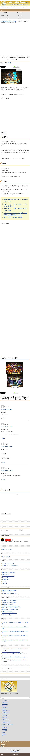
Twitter (3, 744)
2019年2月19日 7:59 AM (6, 470)
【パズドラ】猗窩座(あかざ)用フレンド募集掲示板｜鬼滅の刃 (14, 648)
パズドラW (4, 734)
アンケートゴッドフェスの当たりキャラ (10, 565)
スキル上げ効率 (5, 15)
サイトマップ (4, 745)
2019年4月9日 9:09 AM (6, 409)
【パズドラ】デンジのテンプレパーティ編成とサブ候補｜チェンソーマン (15, 640)
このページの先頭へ (15, 754)
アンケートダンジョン (6, 710)
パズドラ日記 (4, 729)
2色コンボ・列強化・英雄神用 (8, 576)
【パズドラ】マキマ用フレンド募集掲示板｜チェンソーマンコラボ (15, 632)
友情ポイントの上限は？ (7, 614)
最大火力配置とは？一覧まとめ (8, 572)
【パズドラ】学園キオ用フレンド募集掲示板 (11, 652)
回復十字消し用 (5, 574)
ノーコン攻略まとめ (5, 18)
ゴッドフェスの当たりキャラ (8, 563)
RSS (3, 746)
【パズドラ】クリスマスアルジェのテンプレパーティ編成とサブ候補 (15, 627)
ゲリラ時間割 (4, 12)
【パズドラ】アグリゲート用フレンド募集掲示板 (12, 653)
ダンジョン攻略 (20, 12)
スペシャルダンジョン (6, 713)
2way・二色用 (5, 577)
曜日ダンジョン (5, 717)
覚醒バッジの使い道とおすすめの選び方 (10, 609)
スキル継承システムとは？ (7, 604)
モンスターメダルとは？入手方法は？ (10, 600)
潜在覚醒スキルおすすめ (6, 720)
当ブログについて (5, 741)
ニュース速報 (4, 730)
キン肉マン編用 (5, 579)
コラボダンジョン (5, 707)
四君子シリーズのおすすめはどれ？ (9, 590)
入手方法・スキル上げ (6, 722)
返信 (4, 418)
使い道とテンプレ (20, 18)
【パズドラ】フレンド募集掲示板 (13, 217)
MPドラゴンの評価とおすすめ (8, 591)
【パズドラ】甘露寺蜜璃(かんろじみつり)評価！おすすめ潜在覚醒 (15, 623)
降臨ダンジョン (5, 705)
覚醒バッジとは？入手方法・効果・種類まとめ (11, 607)
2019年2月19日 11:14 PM (7, 426)
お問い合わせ (4, 742)
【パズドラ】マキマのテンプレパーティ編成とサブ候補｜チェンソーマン (15, 636)
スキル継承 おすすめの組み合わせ (9, 602)
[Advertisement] (15, 39)
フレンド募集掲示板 (6, 556)
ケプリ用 (4, 581)
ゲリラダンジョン (5, 712)
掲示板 (9, 62)
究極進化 (3, 732)
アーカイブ (3, 668)
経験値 (3, 725)
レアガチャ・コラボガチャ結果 (7, 724)
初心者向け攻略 (5, 727)
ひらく (5, 132)
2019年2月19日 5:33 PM (6, 446)
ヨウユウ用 (4, 583)
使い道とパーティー (5, 719)
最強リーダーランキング (7, 549)
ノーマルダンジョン (5, 715)
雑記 (2, 735)
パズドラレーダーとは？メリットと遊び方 (10, 606)
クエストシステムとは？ (7, 611)
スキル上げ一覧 (20, 15)
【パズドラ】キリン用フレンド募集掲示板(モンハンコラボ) (14, 656)
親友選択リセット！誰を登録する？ (9, 613)
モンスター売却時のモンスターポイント (10, 593)
